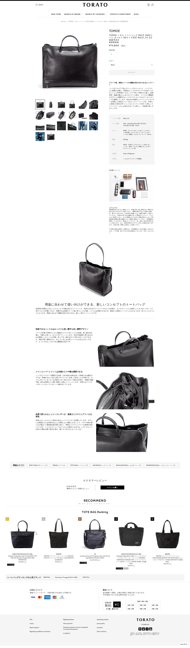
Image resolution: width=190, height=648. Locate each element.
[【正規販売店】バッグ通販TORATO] (95, 5)
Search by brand (72, 14)
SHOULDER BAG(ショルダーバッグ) (128, 465)
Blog (136, 14)
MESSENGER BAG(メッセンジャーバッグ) (160, 465)
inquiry (32, 623)
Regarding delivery (68, 619)
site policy (100, 627)
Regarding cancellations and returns (40, 631)
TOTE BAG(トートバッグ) (79, 465)
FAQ (31, 619)
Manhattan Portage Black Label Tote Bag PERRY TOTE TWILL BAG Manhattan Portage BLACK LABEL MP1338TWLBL (22, 558)
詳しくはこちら (149, 231)
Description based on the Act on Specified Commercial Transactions (75, 628)
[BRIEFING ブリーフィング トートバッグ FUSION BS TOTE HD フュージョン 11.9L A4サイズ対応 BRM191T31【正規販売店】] (59, 534)
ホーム (63, 21)
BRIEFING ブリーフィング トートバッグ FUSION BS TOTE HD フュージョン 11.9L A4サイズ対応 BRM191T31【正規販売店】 (59, 558)
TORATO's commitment (120, 14)
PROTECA (86, 577)
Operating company (103, 619)
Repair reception (34, 627)
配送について (107, 590)
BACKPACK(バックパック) (102, 465)
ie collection (66, 633)
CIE (95, 554)
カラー (111, 61)
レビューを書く (112, 487)
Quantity (112, 50)
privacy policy (101, 623)
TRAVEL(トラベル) (58, 465)
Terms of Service (101, 631)
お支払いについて (36, 590)
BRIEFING (58, 554)
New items (56, 14)
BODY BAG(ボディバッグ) (38, 465)
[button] (114, 42)
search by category (95, 14)
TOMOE (114, 31)
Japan (183, 644)
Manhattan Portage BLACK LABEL (22, 554)
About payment (68, 623)
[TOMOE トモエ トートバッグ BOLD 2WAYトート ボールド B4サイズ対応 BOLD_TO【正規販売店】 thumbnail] (40, 104)
